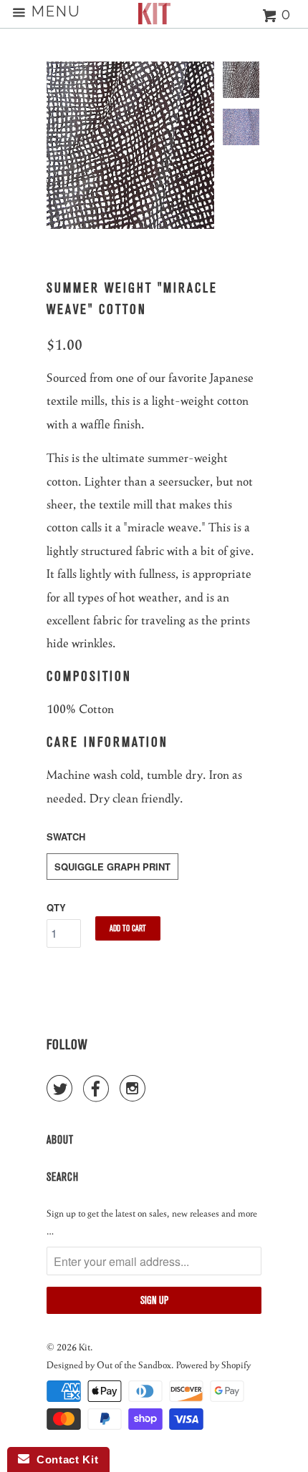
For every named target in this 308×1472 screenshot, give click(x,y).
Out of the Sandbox (134, 1364)
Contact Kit (63, 1459)
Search (63, 1177)
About (60, 1140)
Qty (56, 907)
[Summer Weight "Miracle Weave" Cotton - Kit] (130, 145)
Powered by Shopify (213, 1364)
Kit (84, 1346)
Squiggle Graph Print (112, 866)
